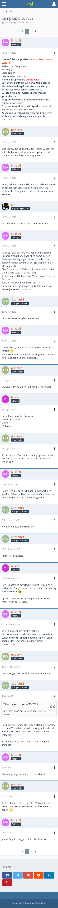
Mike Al (8, 22)
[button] (4, 4)
